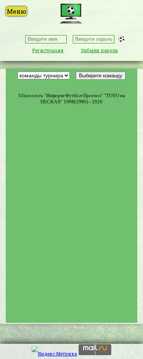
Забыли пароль (99, 50)
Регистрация (47, 50)
